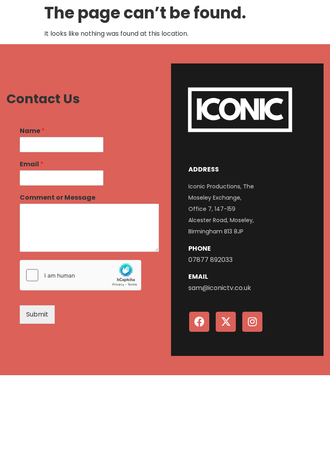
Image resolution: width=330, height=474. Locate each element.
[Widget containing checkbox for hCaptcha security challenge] (80, 275)
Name (32, 131)
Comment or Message (57, 198)
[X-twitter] (226, 322)
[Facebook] (199, 322)
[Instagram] (252, 322)
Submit (37, 314)
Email (31, 164)
